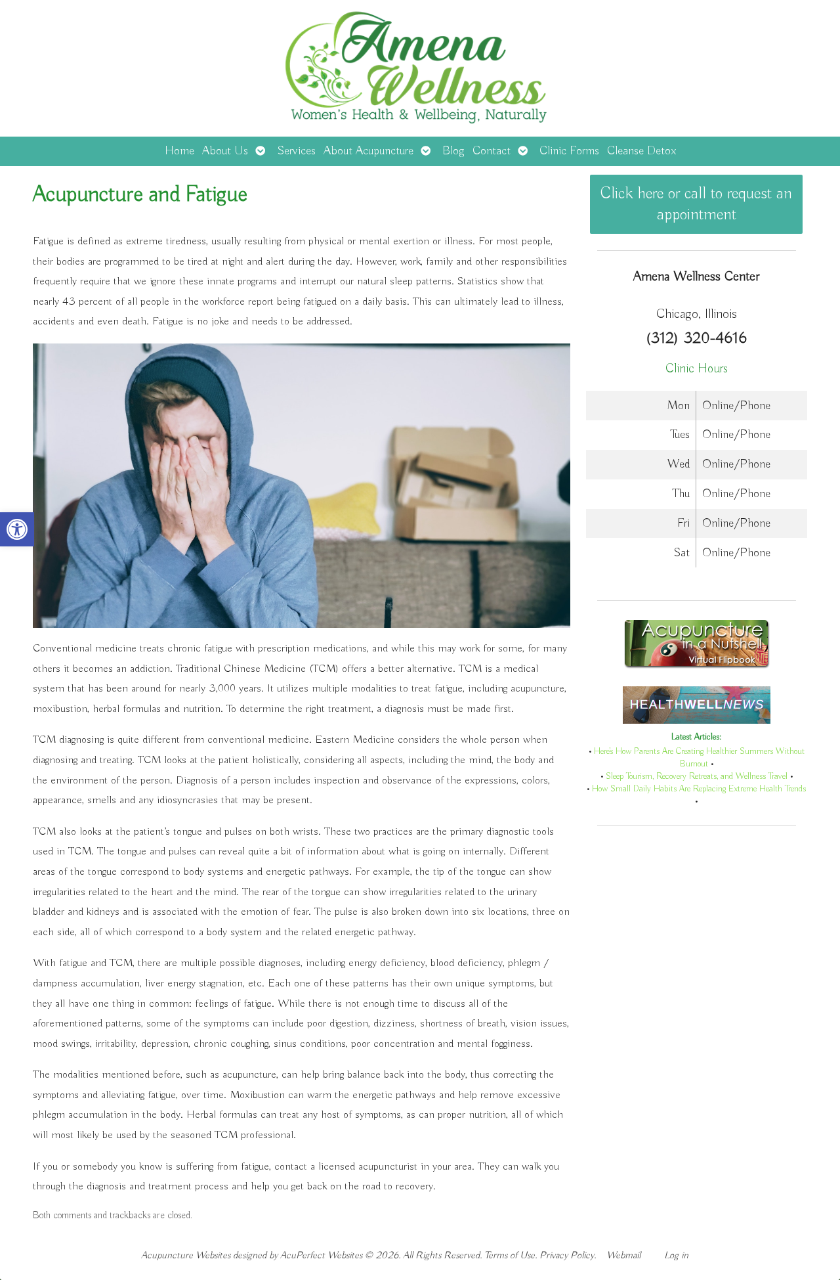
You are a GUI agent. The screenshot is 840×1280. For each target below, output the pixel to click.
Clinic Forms (569, 151)
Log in (676, 1255)
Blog (453, 151)
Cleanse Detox (641, 151)
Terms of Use (509, 1255)
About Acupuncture (368, 151)
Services (296, 151)
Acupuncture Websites (185, 1255)
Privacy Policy (566, 1255)
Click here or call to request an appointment (696, 204)
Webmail (623, 1255)
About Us (225, 151)
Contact (491, 151)
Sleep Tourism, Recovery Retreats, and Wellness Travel (697, 776)
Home (179, 151)
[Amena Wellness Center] (420, 68)
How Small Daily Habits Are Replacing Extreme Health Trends (699, 789)
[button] (17, 529)
